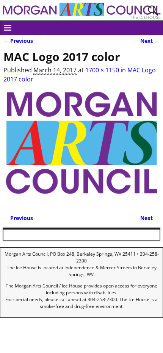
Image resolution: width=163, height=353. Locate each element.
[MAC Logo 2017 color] (81, 147)
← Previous (18, 40)
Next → (150, 40)
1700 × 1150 (102, 70)
